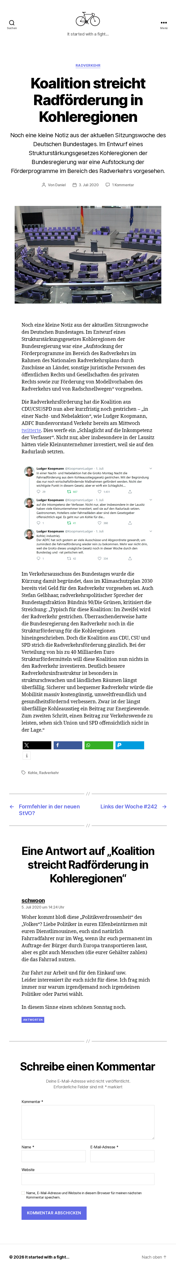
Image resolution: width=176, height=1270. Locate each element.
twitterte (31, 430)
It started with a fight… (47, 1257)
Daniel (60, 185)
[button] (37, 745)
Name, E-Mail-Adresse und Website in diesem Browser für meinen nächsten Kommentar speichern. (84, 1195)
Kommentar (32, 1102)
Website (28, 1169)
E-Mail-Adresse (104, 1147)
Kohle (32, 772)
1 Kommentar (123, 185)
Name (28, 1147)
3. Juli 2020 (89, 185)
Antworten (33, 1019)
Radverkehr (88, 65)
